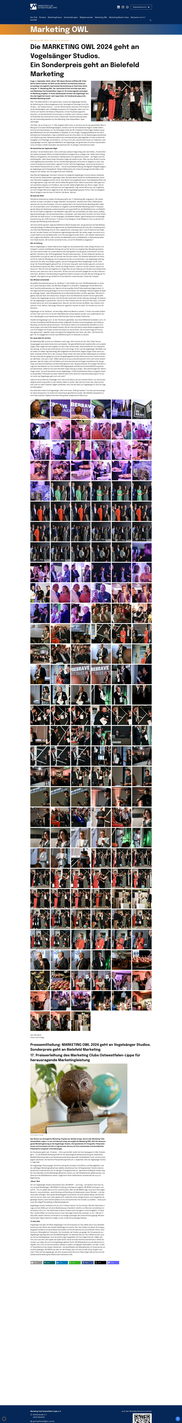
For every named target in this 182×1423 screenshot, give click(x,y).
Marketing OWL (101, 17)
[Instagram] (124, 7)
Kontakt (33, 20)
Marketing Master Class (119, 17)
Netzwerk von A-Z (138, 17)
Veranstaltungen (71, 17)
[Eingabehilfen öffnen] (178, 1419)
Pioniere (42, 17)
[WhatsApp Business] (128, 7)
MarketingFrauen (55, 17)
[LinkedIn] (119, 7)
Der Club (33, 17)
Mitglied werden (86, 17)
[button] (36, 1262)
